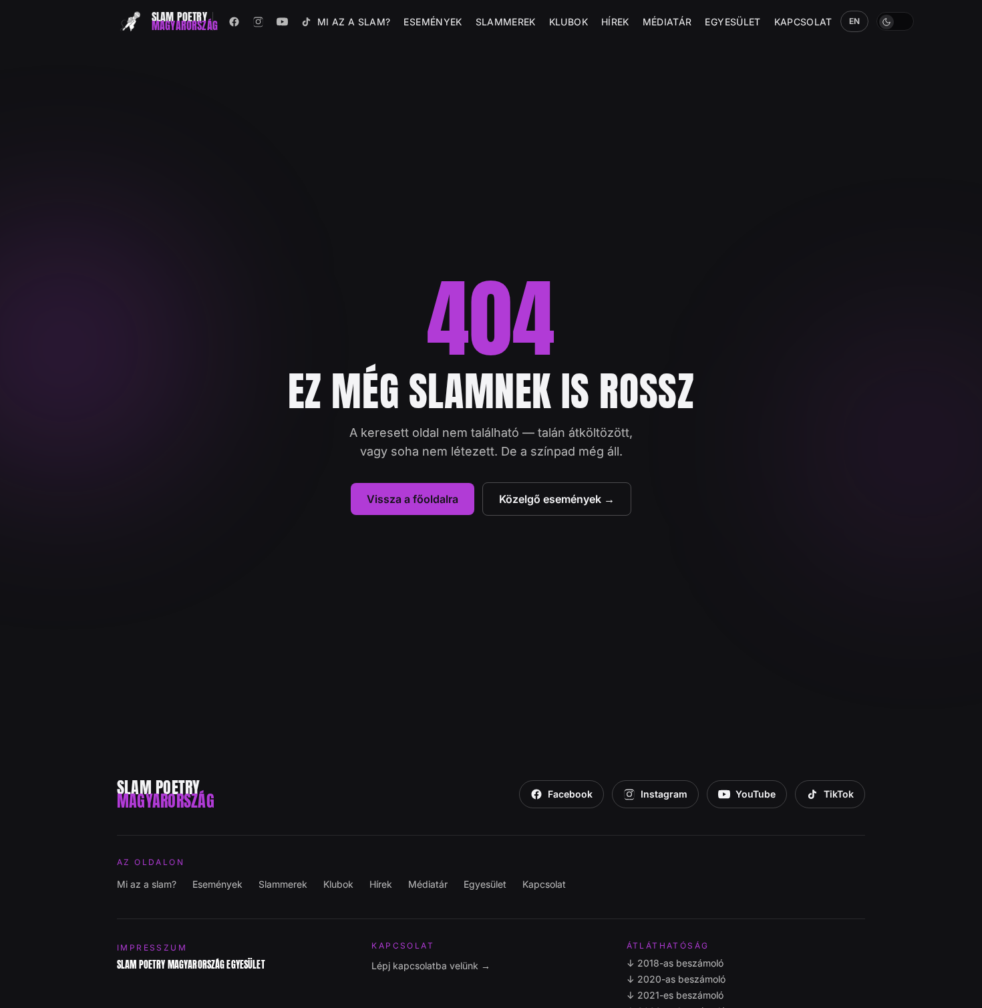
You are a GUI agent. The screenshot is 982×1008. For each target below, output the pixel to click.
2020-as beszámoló (676, 979)
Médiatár (667, 21)
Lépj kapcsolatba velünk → (430, 965)
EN (854, 21)
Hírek (615, 21)
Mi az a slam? (354, 21)
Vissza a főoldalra (412, 499)
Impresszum (152, 948)
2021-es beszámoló (675, 995)
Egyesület (732, 21)
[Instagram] (258, 21)
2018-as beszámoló (675, 963)
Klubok (568, 21)
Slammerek (506, 21)
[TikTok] (306, 21)
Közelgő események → (557, 499)
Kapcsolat (803, 21)
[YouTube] (282, 21)
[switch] (895, 21)
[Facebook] (234, 21)
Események (432, 21)
